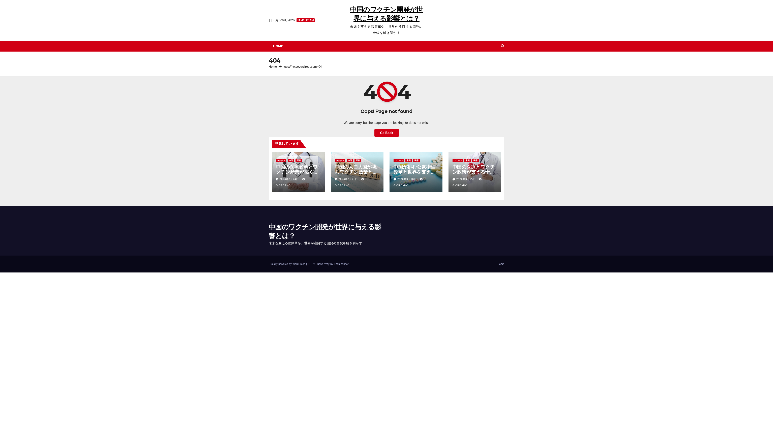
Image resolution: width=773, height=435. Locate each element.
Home (278, 46)
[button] (502, 46)
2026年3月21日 (349, 179)
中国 (291, 160)
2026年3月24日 (290, 179)
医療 (299, 160)
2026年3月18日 (407, 179)
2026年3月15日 (466, 179)
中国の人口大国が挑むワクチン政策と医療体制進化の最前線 (356, 172)
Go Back (386, 133)
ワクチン (281, 160)
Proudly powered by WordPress (287, 263)
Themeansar (341, 263)
